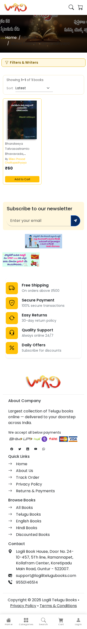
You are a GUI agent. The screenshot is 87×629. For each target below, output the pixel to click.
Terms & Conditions (58, 605)
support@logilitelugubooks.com (46, 575)
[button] (26, 621)
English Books (28, 521)
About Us (24, 470)
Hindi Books (26, 528)
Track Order (27, 477)
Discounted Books (33, 534)
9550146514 (27, 582)
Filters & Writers (24, 62)
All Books (24, 507)
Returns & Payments (35, 491)
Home (11, 37)
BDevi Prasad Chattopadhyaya (16, 160)
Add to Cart (22, 179)
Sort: (10, 88)
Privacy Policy (29, 484)
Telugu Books (28, 514)
